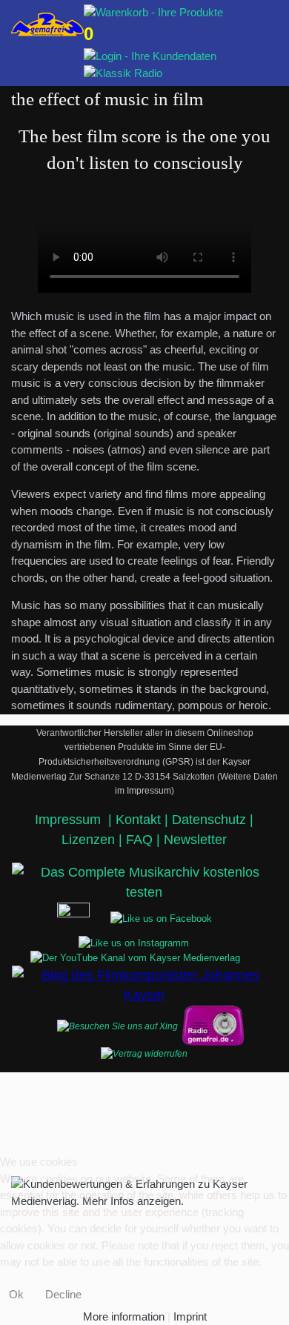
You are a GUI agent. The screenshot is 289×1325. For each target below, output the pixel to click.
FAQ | (145, 839)
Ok (16, 1294)
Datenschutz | (212, 819)
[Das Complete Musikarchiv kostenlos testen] (213, 1026)
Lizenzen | (94, 839)
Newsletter (195, 839)
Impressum (69, 819)
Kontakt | (142, 819)
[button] (256, 12)
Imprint (190, 1316)
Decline (63, 1294)
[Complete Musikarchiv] (47, 24)
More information (124, 1316)
